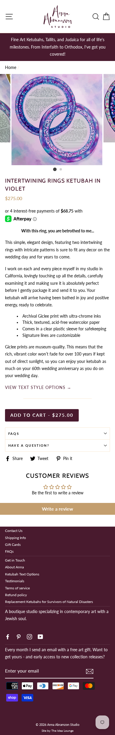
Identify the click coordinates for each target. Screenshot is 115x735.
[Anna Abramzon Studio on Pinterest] (18, 636)
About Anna (14, 567)
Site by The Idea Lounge (57, 730)
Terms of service (17, 588)
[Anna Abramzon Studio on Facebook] (7, 636)
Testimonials (14, 581)
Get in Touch (15, 560)
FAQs (13, 433)
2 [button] (61, 169)
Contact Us (13, 530)
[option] (57, 47)
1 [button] (55, 169)
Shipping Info (15, 537)
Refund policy (16, 595)
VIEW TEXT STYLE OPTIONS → (38, 387)
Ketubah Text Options (22, 574)
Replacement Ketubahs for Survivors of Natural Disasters (49, 601)
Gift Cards (13, 544)
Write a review (57, 509)
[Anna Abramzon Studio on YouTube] (40, 636)
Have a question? (28, 445)
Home (10, 67)
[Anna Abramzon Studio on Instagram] (29, 636)
